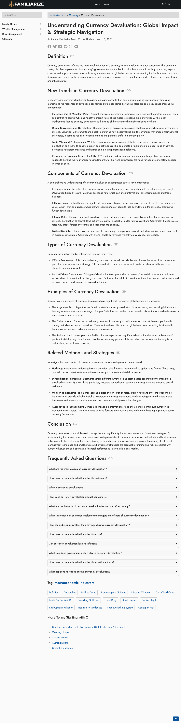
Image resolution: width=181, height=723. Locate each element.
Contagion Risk (146, 607)
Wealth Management (13, 29)
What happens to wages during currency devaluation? (79, 572)
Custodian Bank (60, 643)
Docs (97, 4)
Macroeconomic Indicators (74, 582)
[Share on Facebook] (50, 46)
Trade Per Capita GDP (60, 600)
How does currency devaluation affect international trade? (82, 562)
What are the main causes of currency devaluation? (78, 469)
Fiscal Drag (110, 600)
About (106, 4)
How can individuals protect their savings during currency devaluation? (89, 525)
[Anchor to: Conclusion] (75, 424)
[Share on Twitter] (55, 46)
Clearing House (60, 632)
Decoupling (70, 592)
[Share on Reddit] (66, 46)
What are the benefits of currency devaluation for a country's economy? (89, 506)
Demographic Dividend (113, 592)
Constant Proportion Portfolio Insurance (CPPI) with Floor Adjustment (88, 627)
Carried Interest (60, 637)
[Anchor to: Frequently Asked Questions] (110, 458)
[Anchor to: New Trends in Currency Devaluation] (129, 90)
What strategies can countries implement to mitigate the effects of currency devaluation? (99, 515)
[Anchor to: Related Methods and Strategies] (118, 353)
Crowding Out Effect (88, 600)
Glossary (7, 39)
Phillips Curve (88, 592)
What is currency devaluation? (66, 487)
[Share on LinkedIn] (61, 46)
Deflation (54, 592)
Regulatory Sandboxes (90, 607)
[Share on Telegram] (77, 46)
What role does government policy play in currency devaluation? (85, 553)
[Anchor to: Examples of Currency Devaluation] (124, 292)
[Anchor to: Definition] (72, 56)
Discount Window (140, 592)
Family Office (9, 24)
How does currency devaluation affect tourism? (75, 534)
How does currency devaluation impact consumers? (78, 497)
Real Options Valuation (61, 607)
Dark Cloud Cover (165, 592)
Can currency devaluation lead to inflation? (73, 543)
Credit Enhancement (62, 648)
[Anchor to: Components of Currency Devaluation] (131, 173)
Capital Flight (149, 600)
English (167, 4)
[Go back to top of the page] (176, 718)
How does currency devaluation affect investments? (78, 478)
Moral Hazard (129, 600)
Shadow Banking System (120, 607)
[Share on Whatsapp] (71, 46)
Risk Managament (12, 34)
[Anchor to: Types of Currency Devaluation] (116, 244)
